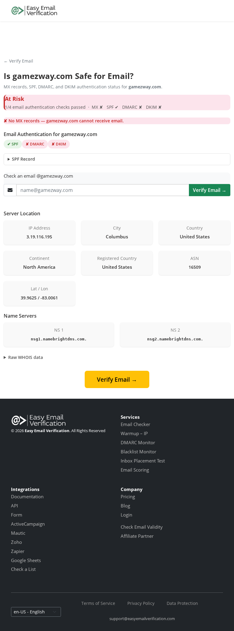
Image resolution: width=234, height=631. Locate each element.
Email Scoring (135, 470)
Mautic (18, 533)
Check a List (23, 569)
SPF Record (23, 159)
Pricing (128, 496)
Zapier (17, 551)
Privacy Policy (140, 603)
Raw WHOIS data (25, 357)
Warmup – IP (134, 433)
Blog (125, 506)
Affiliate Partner (137, 536)
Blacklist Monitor (138, 452)
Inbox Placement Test (143, 461)
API (14, 506)
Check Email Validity (142, 527)
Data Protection (182, 603)
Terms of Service (98, 603)
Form (16, 515)
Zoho (16, 542)
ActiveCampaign (28, 524)
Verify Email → (209, 190)
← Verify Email (18, 61)
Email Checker (135, 424)
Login (126, 515)
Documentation (27, 496)
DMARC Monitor (138, 442)
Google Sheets (26, 560)
